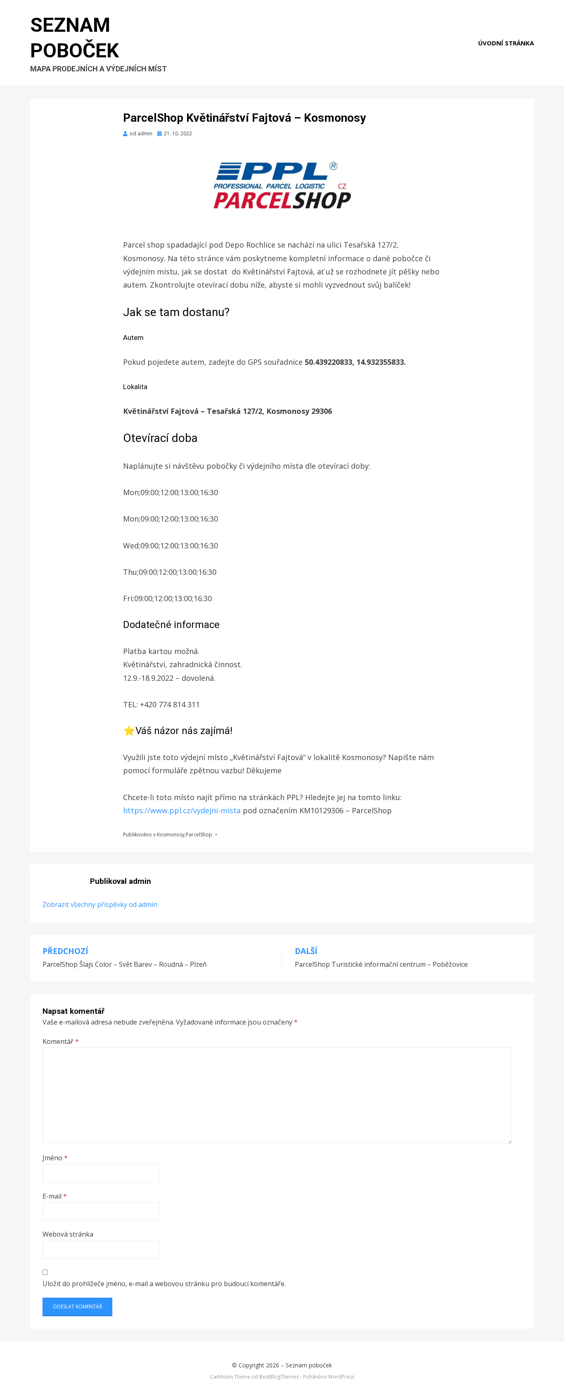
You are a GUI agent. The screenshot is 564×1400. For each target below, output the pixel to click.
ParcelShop (199, 834)
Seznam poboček (309, 1365)
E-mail (55, 1196)
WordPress (341, 1376)
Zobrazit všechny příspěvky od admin (100, 904)
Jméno (55, 1157)
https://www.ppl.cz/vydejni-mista (183, 810)
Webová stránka (68, 1234)
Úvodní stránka (506, 43)
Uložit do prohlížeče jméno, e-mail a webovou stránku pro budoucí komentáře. (164, 1283)
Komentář (61, 1041)
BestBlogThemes (279, 1376)
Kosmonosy (171, 834)
